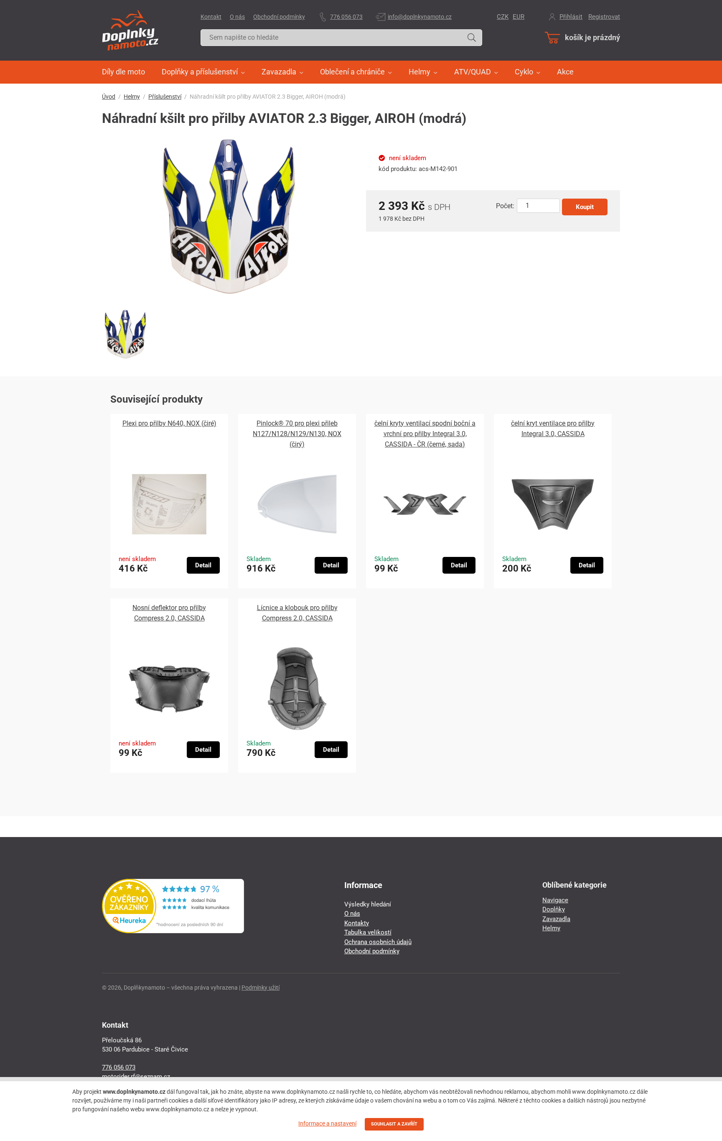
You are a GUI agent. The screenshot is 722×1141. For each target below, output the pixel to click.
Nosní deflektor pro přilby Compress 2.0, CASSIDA (169, 613)
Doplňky (553, 909)
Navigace (555, 900)
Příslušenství (164, 96)
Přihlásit (570, 16)
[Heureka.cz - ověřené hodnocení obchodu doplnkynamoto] (173, 931)
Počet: (505, 206)
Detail (203, 565)
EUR (518, 16)
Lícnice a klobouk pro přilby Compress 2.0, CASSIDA (297, 613)
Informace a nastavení (327, 1123)
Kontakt (211, 16)
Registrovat (604, 16)
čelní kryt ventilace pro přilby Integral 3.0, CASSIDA (553, 428)
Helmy (132, 96)
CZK (502, 16)
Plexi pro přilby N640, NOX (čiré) (169, 423)
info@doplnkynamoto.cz (420, 16)
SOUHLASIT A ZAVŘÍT (394, 1124)
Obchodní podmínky (279, 16)
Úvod (108, 96)
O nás (237, 16)
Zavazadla (556, 919)
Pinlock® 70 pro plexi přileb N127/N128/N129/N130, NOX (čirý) (297, 433)
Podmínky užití (261, 987)
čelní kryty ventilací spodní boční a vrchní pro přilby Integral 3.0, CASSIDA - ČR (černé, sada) (424, 433)
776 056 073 (346, 16)
